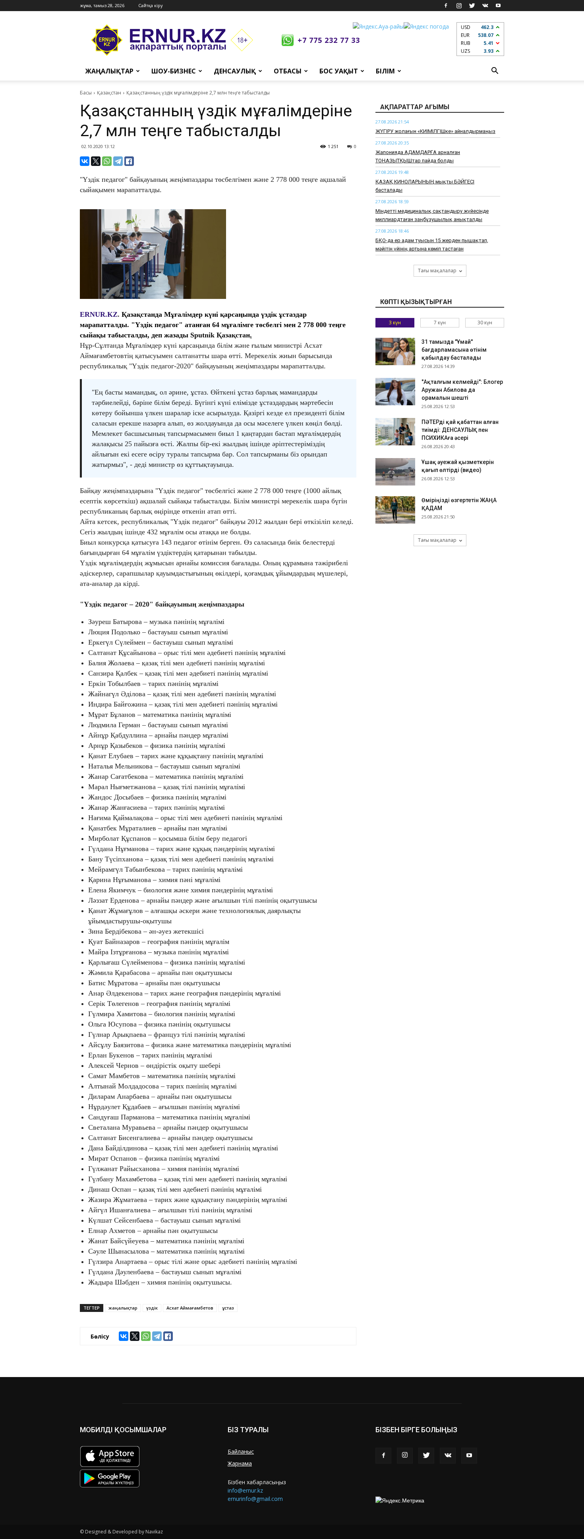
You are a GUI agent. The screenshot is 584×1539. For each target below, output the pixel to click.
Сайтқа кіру (150, 5)
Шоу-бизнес (173, 71)
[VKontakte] (485, 5)
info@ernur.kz (245, 1490)
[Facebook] (446, 5)
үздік (152, 1308)
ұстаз (228, 1308)
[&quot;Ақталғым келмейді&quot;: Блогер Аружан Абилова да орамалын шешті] (395, 391)
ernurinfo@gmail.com (255, 1498)
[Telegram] (118, 161)
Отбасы (288, 71)
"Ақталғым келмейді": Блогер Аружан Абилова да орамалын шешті (462, 390)
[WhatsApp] (107, 161)
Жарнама (240, 1463)
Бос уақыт (338, 71)
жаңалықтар (122, 1308)
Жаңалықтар (109, 71)
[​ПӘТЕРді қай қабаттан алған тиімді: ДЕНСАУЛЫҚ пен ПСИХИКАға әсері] (395, 431)
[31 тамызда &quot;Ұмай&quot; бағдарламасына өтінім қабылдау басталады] (395, 351)
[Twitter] (472, 5)
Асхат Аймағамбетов (189, 1308)
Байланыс (241, 1451)
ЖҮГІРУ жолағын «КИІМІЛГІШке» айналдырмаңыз (435, 131)
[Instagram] (459, 5)
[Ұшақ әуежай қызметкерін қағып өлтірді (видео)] (395, 471)
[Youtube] (498, 5)
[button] (494, 71)
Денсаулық (235, 71)
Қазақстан (109, 92)
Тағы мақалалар (437, 270)
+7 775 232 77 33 (329, 40)
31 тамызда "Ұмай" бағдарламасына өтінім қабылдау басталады (454, 350)
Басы (86, 92)
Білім (385, 71)
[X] (96, 161)
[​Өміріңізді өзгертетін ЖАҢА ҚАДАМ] (395, 510)
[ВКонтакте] (84, 161)
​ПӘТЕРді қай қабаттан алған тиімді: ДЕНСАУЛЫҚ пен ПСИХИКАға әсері (460, 430)
